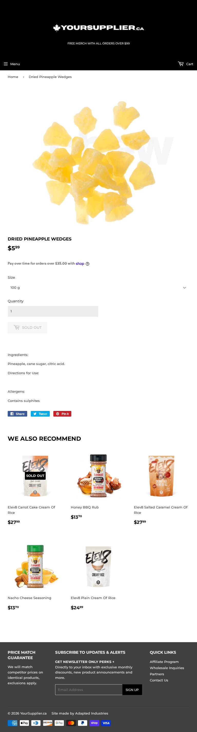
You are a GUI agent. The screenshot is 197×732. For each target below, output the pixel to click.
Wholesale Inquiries (167, 668)
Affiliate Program (164, 662)
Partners (157, 674)
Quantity (16, 301)
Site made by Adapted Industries (80, 713)
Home (13, 77)
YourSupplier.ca (33, 713)
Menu (15, 64)
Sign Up (132, 690)
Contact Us (159, 680)
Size (11, 277)
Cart (189, 64)
